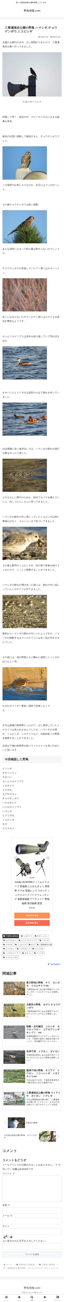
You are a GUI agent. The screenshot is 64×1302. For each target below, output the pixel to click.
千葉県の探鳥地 (12, 936)
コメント (8, 1173)
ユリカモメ (10, 949)
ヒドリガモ (39, 949)
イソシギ (39, 953)
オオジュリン (42, 936)
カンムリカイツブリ (29, 940)
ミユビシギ (21, 945)
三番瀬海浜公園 (45, 945)
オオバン (28, 953)
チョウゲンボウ (12, 957)
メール (7, 1215)
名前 (6, 1205)
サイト (6, 1226)
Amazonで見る (32, 915)
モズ (33, 945)
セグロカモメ (11, 940)
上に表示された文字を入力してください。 (25, 1241)
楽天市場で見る (32, 923)
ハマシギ (45, 940)
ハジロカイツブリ (13, 953)
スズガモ (9, 945)
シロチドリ (28, 936)
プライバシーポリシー (32, 1292)
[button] (57, 726)
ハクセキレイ (24, 949)
